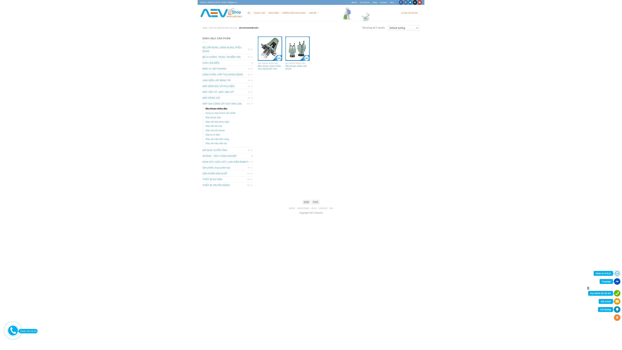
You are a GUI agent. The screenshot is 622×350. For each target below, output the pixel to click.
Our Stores (365, 2)
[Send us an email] (415, 2)
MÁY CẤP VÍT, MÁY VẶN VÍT (218, 92)
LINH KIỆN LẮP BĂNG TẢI (216, 80)
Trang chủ (259, 13)
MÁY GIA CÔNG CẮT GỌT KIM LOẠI (223, 28)
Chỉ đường (605, 309)
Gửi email (606, 301)
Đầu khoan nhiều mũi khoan (296, 67)
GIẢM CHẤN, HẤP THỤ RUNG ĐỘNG (222, 74)
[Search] (249, 13)
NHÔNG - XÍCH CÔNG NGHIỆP (219, 156)
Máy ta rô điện (213, 134)
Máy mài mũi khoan (215, 130)
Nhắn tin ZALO (603, 273)
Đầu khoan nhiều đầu (216, 108)
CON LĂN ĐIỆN (210, 62)
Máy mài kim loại (214, 126)
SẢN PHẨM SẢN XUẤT (214, 173)
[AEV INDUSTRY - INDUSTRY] (221, 12)
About (354, 2)
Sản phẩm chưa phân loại (216, 167)
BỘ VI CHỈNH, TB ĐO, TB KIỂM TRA (221, 57)
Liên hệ (312, 13)
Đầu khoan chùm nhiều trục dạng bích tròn (269, 67)
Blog (375, 2)
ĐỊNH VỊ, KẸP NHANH (214, 68)
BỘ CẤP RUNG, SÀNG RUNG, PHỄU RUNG (222, 49)
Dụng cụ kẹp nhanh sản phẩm (221, 113)
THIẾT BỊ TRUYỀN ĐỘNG (216, 185)
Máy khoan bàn (213, 117)
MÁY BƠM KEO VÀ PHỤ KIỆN (218, 86)
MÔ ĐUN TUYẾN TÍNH (214, 150)
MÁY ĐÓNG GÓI (211, 97)
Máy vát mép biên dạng (217, 139)
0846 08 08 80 (28, 331)
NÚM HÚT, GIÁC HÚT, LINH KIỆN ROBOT (225, 161)
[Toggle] (252, 49)
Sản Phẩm (273, 13)
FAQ (392, 2)
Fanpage (606, 281)
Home (204, 28)
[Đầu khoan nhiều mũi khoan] (297, 48)
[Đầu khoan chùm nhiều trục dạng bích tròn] (270, 48)
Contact (383, 2)
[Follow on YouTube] (420, 2)
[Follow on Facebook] (401, 2)
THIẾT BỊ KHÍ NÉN (212, 179)
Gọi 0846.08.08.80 (600, 293)
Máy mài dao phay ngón (218, 121)
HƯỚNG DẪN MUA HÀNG (294, 13)
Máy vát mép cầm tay (216, 143)
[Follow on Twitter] (410, 2)
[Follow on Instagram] (406, 2)
